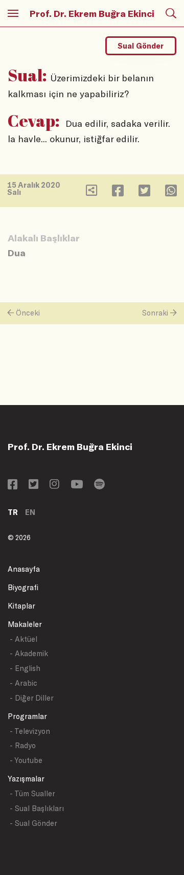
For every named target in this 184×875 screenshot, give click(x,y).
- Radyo (23, 745)
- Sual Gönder (33, 823)
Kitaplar (21, 605)
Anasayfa (24, 569)
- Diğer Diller (32, 697)
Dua (17, 252)
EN (30, 512)
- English (25, 668)
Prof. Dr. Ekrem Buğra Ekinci (92, 13)
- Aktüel (23, 639)
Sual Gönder (141, 45)
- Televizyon (30, 731)
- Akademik (29, 653)
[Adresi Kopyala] (91, 192)
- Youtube (26, 760)
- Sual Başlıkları (37, 808)
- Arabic (23, 683)
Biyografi (23, 587)
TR (13, 512)
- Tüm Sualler (32, 793)
